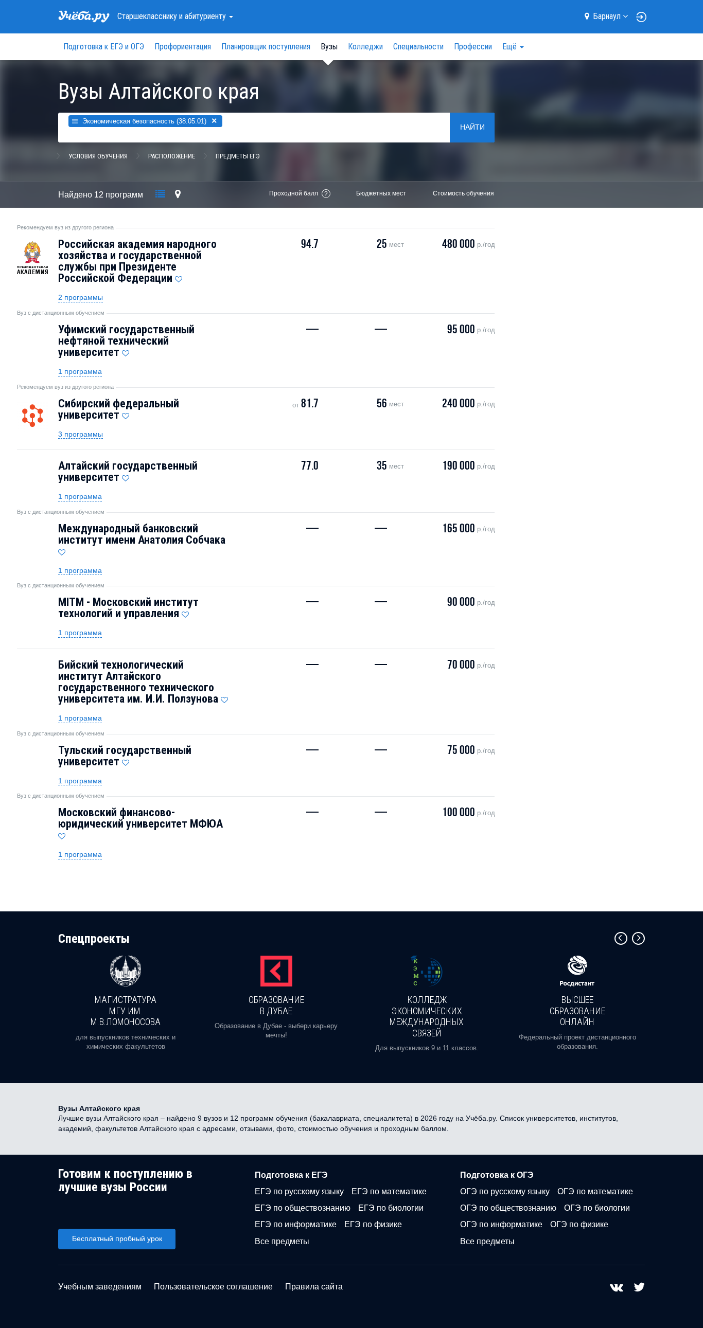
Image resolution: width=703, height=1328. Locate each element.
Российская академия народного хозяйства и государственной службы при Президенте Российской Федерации (137, 261)
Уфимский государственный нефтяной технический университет (126, 340)
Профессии (473, 46)
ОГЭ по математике (595, 1191)
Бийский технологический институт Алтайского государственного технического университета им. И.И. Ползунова (138, 681)
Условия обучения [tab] (98, 156)
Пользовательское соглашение (213, 1286)
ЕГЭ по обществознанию (302, 1208)
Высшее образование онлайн (577, 1010)
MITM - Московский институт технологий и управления (128, 608)
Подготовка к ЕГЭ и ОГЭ (103, 46)
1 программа (80, 371)
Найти (472, 127)
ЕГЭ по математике (389, 1191)
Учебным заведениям (100, 1286)
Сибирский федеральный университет (118, 409)
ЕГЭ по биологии (391, 1208)
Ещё (510, 46)
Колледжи (365, 46)
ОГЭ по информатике (501, 1224)
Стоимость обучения (463, 193)
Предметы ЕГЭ (238, 156)
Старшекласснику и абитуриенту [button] (172, 16)
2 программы (80, 297)
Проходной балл (293, 193)
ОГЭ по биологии (597, 1208)
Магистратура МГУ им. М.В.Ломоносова (126, 1010)
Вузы (329, 46)
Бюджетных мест (381, 193)
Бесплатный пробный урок (117, 1238)
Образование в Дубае (276, 1005)
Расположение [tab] (171, 156)
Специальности (418, 46)
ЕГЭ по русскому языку (299, 1191)
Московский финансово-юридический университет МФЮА (140, 818)
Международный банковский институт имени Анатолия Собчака (141, 534)
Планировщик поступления (265, 46)
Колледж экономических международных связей (427, 1016)
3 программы (80, 434)
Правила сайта (314, 1286)
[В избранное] (178, 277)
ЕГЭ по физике (373, 1224)
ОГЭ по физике (579, 1224)
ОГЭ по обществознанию (508, 1208)
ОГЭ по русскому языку (505, 1191)
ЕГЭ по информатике (296, 1224)
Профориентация (182, 46)
